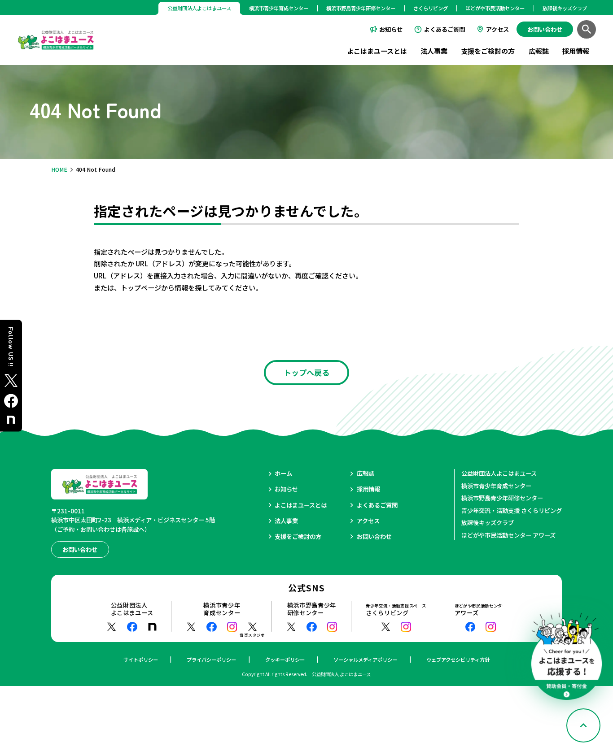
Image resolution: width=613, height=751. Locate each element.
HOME (59, 169)
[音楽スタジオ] (252, 627)
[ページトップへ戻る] (583, 725)
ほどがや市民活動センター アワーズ (508, 535)
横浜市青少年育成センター (278, 8)
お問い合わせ (374, 536)
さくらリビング (430, 8)
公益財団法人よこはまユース (499, 473)
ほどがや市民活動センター (495, 8)
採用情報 (575, 51)
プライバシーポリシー (211, 659)
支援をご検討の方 (488, 51)
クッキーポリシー (285, 659)
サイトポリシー (140, 659)
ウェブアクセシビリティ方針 (458, 659)
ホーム (283, 473)
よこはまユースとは (377, 51)
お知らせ (391, 29)
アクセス (497, 29)
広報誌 (539, 51)
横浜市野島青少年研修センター (360, 8)
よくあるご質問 (444, 29)
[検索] (586, 29)
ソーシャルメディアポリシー (365, 659)
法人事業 (433, 51)
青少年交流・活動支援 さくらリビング (511, 510)
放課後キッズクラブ (565, 8)
